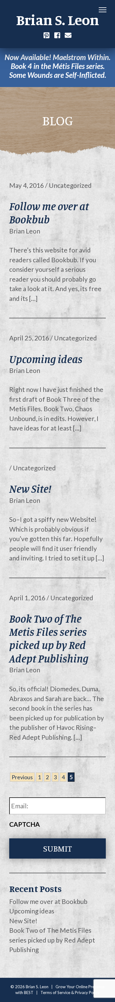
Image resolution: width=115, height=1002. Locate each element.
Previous (22, 777)
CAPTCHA (24, 824)
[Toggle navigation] (102, 10)
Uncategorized (70, 185)
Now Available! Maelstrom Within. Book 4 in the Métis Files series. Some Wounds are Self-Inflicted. (57, 66)
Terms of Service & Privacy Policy (70, 992)
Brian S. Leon (57, 19)
